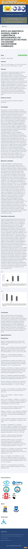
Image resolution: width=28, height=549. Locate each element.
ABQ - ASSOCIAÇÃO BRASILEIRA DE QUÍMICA (14, 545)
